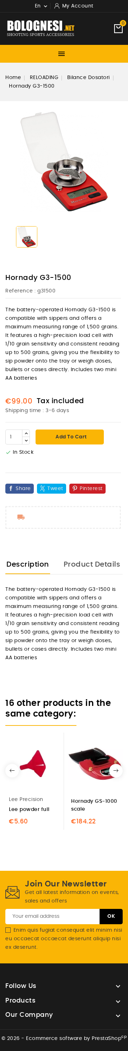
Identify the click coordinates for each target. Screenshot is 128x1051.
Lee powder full (29, 809)
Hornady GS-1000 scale (94, 805)
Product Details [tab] (92, 564)
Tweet (55, 488)
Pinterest (91, 488)
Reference (19, 290)
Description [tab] (27, 564)
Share (23, 488)
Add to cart (70, 437)
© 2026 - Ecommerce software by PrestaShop (64, 1038)
